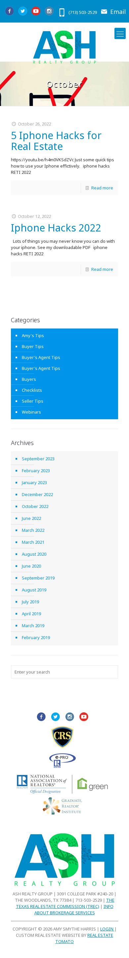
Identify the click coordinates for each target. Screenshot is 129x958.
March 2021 (33, 542)
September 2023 (38, 459)
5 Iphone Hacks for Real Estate (56, 140)
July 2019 (30, 602)
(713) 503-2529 (82, 12)
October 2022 (35, 506)
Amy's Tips (33, 335)
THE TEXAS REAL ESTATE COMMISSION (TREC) (65, 903)
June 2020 (31, 566)
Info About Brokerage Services (73, 909)
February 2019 (36, 637)
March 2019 (33, 626)
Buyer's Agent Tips (41, 357)
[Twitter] (22, 12)
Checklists (32, 390)
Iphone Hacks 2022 (56, 227)
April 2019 (31, 614)
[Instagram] (49, 12)
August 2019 (34, 590)
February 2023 (36, 471)
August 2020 (34, 554)
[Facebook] (9, 12)
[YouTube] (35, 12)
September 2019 (38, 578)
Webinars (31, 412)
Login (107, 929)
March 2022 (33, 530)
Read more (102, 188)
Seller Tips (32, 401)
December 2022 (37, 494)
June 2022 (31, 518)
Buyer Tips (33, 346)
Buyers (29, 379)
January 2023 (34, 482)
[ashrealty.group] (64, 47)
